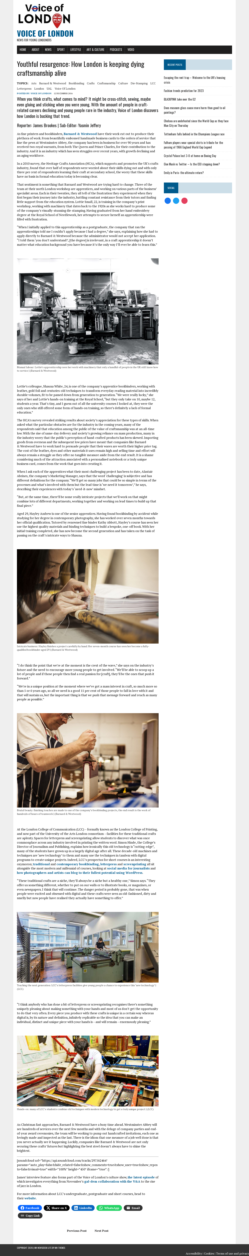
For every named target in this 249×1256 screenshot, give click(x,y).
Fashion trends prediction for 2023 (184, 91)
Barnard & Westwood (52, 83)
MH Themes (60, 1247)
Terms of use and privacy (232, 1253)
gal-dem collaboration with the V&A (112, 1181)
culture (123, 83)
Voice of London (41, 93)
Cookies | (209, 1253)
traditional (41, 864)
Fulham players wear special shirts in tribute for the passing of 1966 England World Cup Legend (193, 145)
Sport (61, 49)
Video (131, 49)
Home (23, 49)
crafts (91, 83)
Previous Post (77, 1231)
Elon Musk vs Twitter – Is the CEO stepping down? (192, 164)
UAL (49, 88)
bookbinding (76, 83)
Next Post (101, 1231)
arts (33, 83)
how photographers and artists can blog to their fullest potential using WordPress (79, 873)
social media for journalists (128, 868)
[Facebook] (168, 200)
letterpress (24, 88)
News (48, 49)
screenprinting (134, 864)
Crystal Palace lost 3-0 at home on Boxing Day (190, 156)
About (35, 49)
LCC (153, 83)
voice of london (65, 88)
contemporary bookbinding (78, 864)
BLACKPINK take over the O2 (180, 99)
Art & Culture (95, 49)
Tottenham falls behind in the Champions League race (194, 134)
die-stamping (139, 83)
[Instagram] (184, 200)
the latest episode (141, 1177)
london (39, 88)
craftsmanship (106, 83)
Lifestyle (75, 49)
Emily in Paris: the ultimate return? (184, 173)
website (30, 1198)
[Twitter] (176, 200)
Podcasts (116, 49)
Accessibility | (194, 1253)
